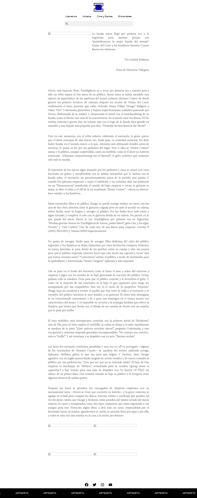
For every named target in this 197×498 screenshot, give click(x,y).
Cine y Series (104, 16)
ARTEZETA (16, 493)
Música (87, 16)
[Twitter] (94, 484)
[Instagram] (102, 484)
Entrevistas (125, 16)
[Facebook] (86, 484)
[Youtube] (110, 484)
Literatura (71, 16)
